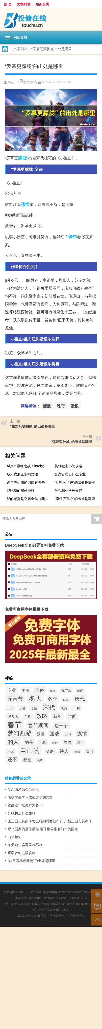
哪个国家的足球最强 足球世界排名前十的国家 (43, 828)
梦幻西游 (19, 733)
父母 (68, 734)
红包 (67, 742)
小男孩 (51, 921)
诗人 (64, 751)
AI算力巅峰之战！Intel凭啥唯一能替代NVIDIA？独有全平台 (30, 465)
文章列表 (23, 3)
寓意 (64, 708)
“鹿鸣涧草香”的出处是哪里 (74, 482)
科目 (55, 742)
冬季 (52, 699)
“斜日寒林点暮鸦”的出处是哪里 (31, 860)
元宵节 (15, 698)
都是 (27, 759)
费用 (89, 751)
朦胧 (22, 157)
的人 (13, 741)
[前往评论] (96, 906)
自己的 (30, 750)
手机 (28, 716)
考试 (10, 751)
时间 (72, 716)
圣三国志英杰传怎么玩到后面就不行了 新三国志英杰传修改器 (52, 820)
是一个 (61, 725)
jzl (17, 82)
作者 (52, 691)
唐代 (80, 698)
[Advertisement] (51, 978)
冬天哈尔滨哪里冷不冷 (25, 844)
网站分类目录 (84, 892)
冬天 (35, 698)
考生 (80, 742)
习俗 (39, 690)
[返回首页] (96, 894)
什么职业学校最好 (68, 490)
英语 (50, 751)
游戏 (54, 733)
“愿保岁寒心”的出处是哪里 (74, 498)
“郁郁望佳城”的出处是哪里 (71, 441)
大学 (10, 708)
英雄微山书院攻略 (68, 465)
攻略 (42, 715)
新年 (57, 716)
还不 (12, 759)
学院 (34, 708)
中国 (25, 690)
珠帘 (72, 236)
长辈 (40, 760)
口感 (66, 699)
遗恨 (25, 204)
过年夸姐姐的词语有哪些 (26, 482)
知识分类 (42, 3)
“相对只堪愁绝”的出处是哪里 (32, 426)
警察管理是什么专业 (70, 473)
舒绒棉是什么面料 (21, 812)
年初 (76, 708)
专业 (11, 690)
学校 (22, 708)
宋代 (49, 707)
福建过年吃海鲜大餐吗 (25, 804)
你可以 (66, 690)
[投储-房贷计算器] (51, 19)
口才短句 (15, 836)
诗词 (77, 752)
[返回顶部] (96, 919)
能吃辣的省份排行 (20, 490)
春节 (14, 724)
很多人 (13, 716)
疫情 (82, 733)
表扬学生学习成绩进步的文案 (30, 797)
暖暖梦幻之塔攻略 (21, 852)
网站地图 (35, 898)
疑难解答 (49, 898)
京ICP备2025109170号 (71, 898)
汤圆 (40, 733)
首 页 (8, 3)
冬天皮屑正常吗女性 (22, 473)
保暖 (80, 691)
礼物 (42, 742)
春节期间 (38, 725)
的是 (29, 742)
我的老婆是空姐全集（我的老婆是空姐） (30, 498)
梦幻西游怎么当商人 (23, 789)
